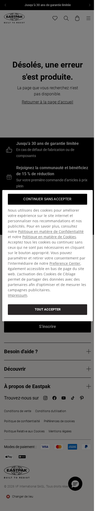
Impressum (17, 295)
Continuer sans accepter (47, 199)
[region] (47, 255)
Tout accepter (48, 309)
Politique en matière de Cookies (49, 236)
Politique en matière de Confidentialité (51, 231)
